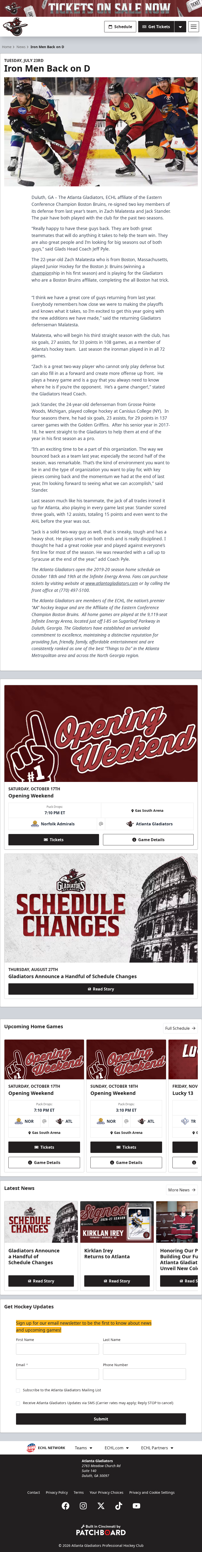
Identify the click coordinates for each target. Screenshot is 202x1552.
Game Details (151, 839)
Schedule (123, 26)
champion (41, 273)
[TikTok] (119, 1506)
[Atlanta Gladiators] (15, 27)
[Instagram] (83, 1506)
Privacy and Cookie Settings (152, 1492)
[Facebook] (65, 1506)
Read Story (103, 989)
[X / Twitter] (101, 1506)
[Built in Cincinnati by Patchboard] (101, 1530)
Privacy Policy (57, 1492)
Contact (33, 1492)
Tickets (57, 839)
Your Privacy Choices (106, 1492)
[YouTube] (136, 1506)
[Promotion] (101, 8)
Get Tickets (159, 26)
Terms (79, 1492)
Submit (101, 1419)
